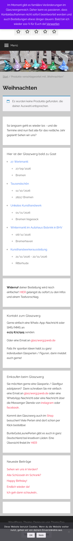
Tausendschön (20, 183)
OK (31, 535)
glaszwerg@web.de (43, 340)
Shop (50, 415)
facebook (13, 407)
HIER (23, 292)
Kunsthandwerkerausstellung (29, 249)
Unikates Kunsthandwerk (26, 205)
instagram (47, 402)
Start (5, 76)
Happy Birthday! (17, 480)
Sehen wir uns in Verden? (22, 469)
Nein (41, 535)
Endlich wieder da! (18, 486)
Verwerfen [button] (53, 24)
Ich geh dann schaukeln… (22, 492)
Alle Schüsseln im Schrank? (24, 475)
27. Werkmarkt (19, 161)
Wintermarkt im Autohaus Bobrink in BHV (36, 227)
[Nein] (68, 531)
